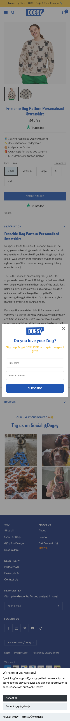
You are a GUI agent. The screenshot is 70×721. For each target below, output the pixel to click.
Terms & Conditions (31, 717)
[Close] (63, 328)
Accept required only (18, 706)
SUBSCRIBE (35, 388)
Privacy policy (10, 717)
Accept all (11, 698)
